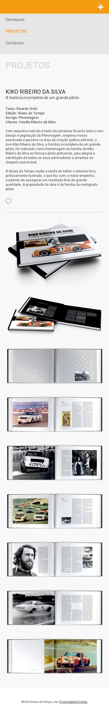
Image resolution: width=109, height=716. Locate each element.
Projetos (16, 31)
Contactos (15, 43)
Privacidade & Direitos (73, 701)
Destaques (15, 19)
